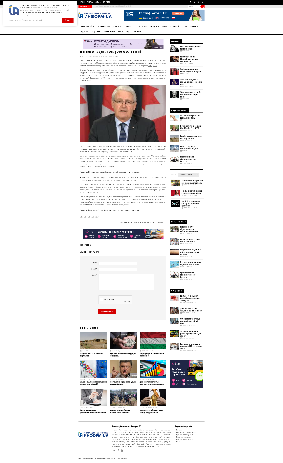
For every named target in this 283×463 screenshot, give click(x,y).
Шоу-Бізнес (96, 31)
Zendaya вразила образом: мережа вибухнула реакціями (190, 70)
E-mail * (94, 269)
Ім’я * (95, 263)
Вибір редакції (85, 7)
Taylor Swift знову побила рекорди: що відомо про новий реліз (191, 82)
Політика (117, 26)
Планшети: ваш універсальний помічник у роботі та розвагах (192, 182)
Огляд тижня (176, 291)
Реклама (90, 2)
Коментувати (107, 311)
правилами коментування (58, 10)
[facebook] (190, 2)
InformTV (137, 31)
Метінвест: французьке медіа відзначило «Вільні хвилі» (190, 263)
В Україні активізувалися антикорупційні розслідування (123, 354)
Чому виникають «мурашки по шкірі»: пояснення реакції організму (190, 252)
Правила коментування (184, 439)
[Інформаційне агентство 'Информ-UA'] (95, 15)
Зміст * (94, 275)
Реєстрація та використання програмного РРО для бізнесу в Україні (191, 346)
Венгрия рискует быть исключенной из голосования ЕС (152, 354)
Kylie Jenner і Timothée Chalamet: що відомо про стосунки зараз (189, 59)
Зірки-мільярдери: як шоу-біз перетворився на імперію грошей (190, 94)
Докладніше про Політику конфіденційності (25, 20)
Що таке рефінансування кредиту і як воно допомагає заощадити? (190, 298)
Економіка (128, 26)
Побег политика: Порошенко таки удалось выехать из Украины (123, 383)
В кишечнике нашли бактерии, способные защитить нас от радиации (115, 172)
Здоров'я (194, 26)
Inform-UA (98, 2)
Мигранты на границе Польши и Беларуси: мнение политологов (120, 411)
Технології (174, 26)
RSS (178, 442)
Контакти (106, 2)
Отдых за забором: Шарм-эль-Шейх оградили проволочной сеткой (114, 210)
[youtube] (198, 2)
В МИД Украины (86, 177)
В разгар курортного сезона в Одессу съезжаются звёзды (192, 192)
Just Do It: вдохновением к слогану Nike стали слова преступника (191, 203)
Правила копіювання (183, 437)
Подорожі (84, 31)
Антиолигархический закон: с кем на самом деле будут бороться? (151, 411)
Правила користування (184, 435)
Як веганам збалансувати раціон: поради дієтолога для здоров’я (190, 333)
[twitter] (194, 2)
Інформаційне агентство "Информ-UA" (92, 458)
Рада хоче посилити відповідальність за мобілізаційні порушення (189, 229)
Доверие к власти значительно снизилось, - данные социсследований (152, 383)
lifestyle (174, 174)
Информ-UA (152, 66)
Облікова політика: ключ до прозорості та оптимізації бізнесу (190, 321)
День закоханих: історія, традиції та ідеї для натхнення (191, 309)
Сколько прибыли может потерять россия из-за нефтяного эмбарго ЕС (93, 383)
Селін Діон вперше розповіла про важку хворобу (190, 47)
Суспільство (141, 26)
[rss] (202, 2)
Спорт (184, 26)
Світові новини (103, 26)
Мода (128, 31)
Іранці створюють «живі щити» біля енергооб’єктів (110, 6)
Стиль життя (109, 31)
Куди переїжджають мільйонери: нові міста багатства (188, 159)
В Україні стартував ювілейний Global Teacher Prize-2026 (191, 127)
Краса (120, 31)
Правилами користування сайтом (44, 8)
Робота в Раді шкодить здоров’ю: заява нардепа (189, 147)
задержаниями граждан (144, 63)
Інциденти (154, 26)
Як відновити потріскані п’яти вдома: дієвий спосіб (190, 117)
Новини (82, 2)
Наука (164, 26)
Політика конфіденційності (186, 432)
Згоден (68, 20)
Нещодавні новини (179, 111)
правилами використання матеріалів (33, 10)
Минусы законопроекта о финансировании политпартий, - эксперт (93, 411)
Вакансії (179, 430)
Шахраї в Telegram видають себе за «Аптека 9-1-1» (190, 240)
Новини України (87, 26)
